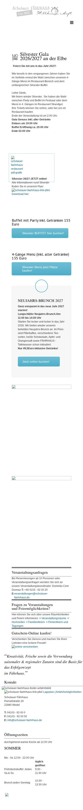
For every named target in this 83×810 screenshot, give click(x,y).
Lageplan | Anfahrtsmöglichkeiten (62, 691)
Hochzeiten (18, 622)
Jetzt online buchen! (35, 361)
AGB (43, 801)
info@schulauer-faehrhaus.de (24, 720)
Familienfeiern (36, 622)
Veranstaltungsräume (54, 618)
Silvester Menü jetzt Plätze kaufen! (40, 268)
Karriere (68, 801)
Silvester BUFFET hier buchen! (43, 233)
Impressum (11, 801)
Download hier (20, 194)
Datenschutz (29, 801)
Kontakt (55, 801)
